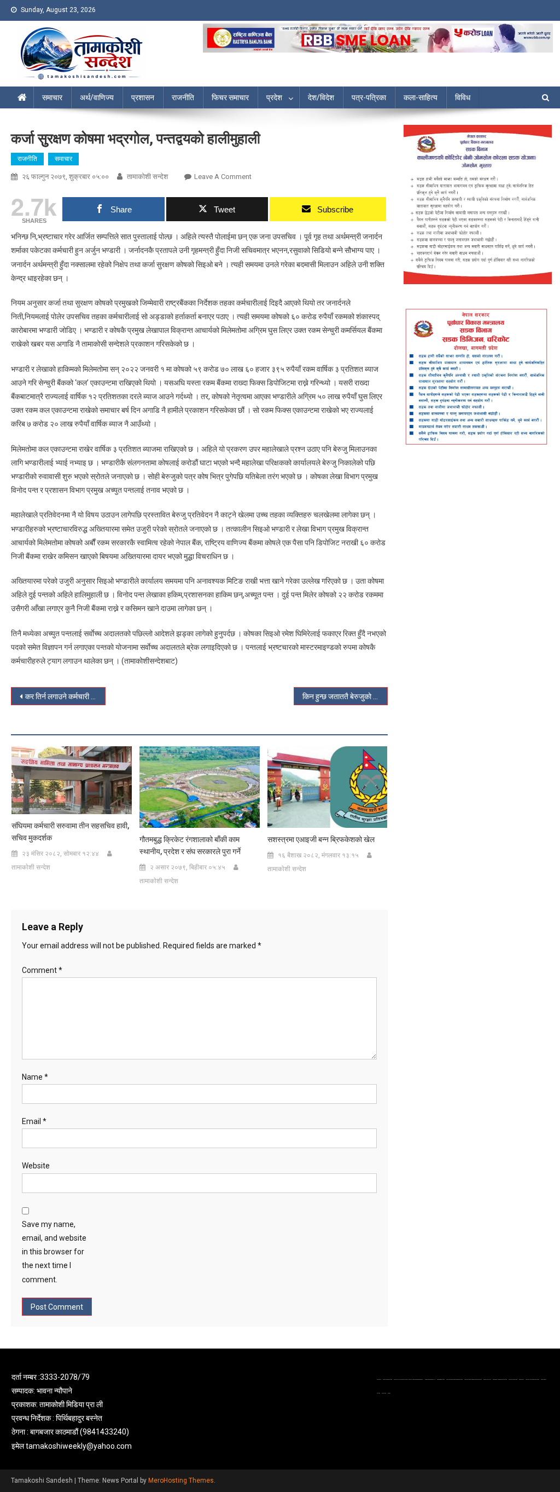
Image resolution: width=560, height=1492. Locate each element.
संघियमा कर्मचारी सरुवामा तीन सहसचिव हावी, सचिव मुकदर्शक (70, 831)
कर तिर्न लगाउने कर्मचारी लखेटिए (65, 696)
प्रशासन (142, 97)
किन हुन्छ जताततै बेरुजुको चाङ (343, 696)
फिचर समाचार (230, 97)
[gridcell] (97, 1411)
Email (34, 1121)
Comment (42, 970)
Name (35, 1077)
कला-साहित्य (421, 97)
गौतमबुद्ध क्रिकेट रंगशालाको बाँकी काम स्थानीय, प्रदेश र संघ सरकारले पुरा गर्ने (190, 845)
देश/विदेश (321, 97)
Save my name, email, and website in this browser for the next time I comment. (54, 1252)
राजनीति (183, 97)
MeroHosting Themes (181, 1480)
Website (36, 1165)
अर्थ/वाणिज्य (97, 97)
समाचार (52, 97)
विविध (462, 97)
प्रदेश (274, 97)
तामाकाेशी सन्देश (147, 176)
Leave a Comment (223, 176)
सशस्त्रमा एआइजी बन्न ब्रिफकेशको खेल (321, 839)
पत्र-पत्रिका (369, 97)
